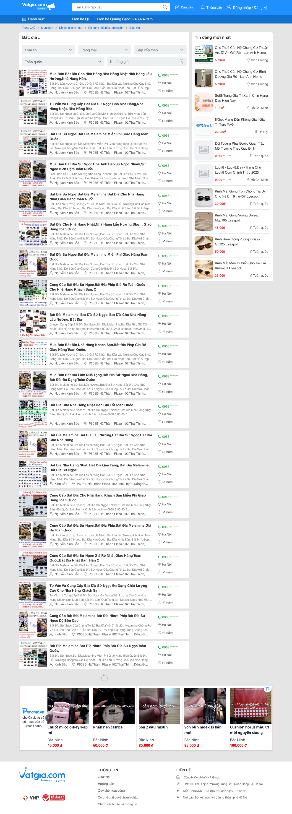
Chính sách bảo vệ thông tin (117, 804)
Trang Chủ (28, 27)
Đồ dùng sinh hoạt (70, 27)
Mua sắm (47, 27)
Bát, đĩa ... (136, 27)
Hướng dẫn (106, 783)
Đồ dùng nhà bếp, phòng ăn (105, 27)
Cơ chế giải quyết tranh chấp (118, 797)
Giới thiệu (105, 776)
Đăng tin (187, 7)
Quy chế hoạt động (111, 790)
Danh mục (36, 18)
